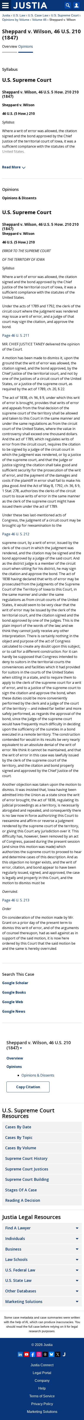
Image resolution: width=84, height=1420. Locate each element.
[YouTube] (26, 1354)
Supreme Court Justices (26, 1169)
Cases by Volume (20, 1147)
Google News (13, 1011)
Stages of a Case (21, 1189)
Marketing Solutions (23, 1301)
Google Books (14, 992)
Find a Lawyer (18, 1227)
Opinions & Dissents (19, 198)
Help (42, 1388)
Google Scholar (15, 982)
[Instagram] (39, 1354)
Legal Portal (42, 1373)
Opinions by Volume (15, 19)
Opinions (25, 46)
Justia (6, 15)
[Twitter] (57, 1354)
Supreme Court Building (27, 1179)
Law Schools (16, 1259)
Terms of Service (42, 1396)
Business (13, 1249)
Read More (11, 167)
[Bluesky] (51, 1354)
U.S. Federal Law (20, 1270)
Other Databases (20, 1290)
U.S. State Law (18, 1280)
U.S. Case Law (38, 15)
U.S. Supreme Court (65, 15)
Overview (9, 46)
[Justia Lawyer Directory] (64, 1354)
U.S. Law (19, 15)
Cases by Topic (19, 1137)
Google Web (12, 1001)
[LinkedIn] (20, 1354)
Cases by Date (18, 1126)
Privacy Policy (42, 1404)
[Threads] (45, 1354)
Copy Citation (28, 1087)
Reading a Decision (22, 1200)
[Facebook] (32, 1354)
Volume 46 (39, 19)
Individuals (15, 1238)
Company (42, 1380)
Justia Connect (42, 1365)
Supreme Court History (26, 1158)
